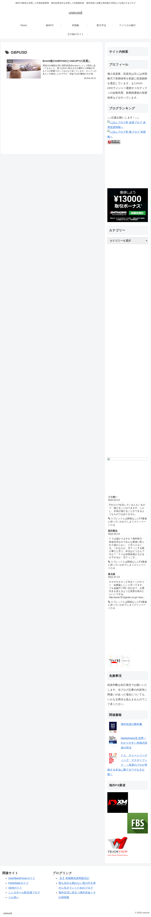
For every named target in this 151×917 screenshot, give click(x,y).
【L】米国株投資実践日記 (74, 878)
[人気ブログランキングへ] (113, 141)
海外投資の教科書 (131, 724)
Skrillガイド (15, 887)
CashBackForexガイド (21, 878)
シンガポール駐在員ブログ (24, 892)
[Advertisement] (51, 117)
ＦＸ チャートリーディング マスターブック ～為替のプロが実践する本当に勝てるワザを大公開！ (127, 765)
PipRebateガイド (18, 883)
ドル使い (13, 897)
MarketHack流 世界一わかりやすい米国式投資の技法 (134, 743)
